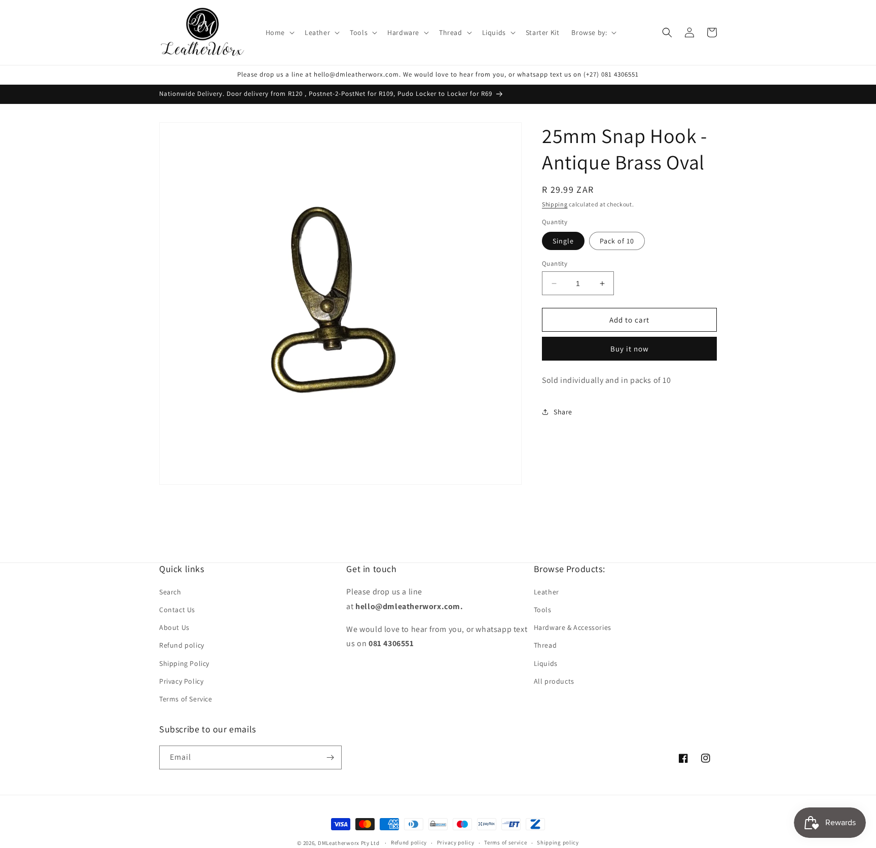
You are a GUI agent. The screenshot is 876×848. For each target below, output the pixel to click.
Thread (545, 645)
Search (170, 591)
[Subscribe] (330, 757)
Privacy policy (455, 842)
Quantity (554, 263)
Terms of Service (185, 698)
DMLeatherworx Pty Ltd (349, 842)
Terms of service (505, 842)
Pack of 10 (617, 240)
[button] (279, 32)
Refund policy (181, 645)
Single (563, 240)
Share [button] (563, 411)
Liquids (546, 663)
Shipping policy (558, 842)
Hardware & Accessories (572, 627)
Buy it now (629, 349)
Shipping (555, 204)
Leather (546, 591)
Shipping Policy (184, 663)
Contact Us (177, 609)
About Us (174, 627)
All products (554, 681)
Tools (543, 609)
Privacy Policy (181, 681)
